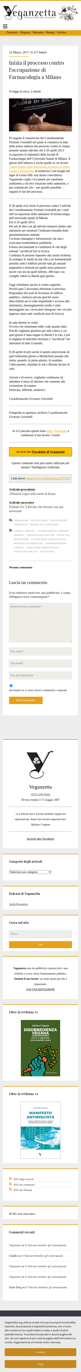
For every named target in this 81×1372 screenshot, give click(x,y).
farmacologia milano (41, 535)
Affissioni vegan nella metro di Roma (32, 493)
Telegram (25, 32)
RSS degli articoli (24, 1179)
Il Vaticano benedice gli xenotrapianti (45, 1245)
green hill (63, 535)
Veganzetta (15, 1245)
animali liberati (24, 531)
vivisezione (47, 551)
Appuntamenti (58, 520)
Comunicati (21, 524)
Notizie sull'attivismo (44, 524)
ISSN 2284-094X (40, 794)
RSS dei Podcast (23, 1190)
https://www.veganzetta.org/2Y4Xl (48, 478)
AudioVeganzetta (18, 904)
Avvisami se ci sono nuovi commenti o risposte (38, 690)
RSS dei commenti (24, 1184)
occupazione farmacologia (48, 539)
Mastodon (38, 32)
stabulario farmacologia (42, 547)
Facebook (11, 32)
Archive (61, 32)
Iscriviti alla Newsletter (40, 838)
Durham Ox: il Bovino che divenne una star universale (36, 509)
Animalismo (21, 520)
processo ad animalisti (28, 543)
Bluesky (50, 32)
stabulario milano (26, 551)
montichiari (21, 539)
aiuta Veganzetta (57, 431)
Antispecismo (39, 520)
